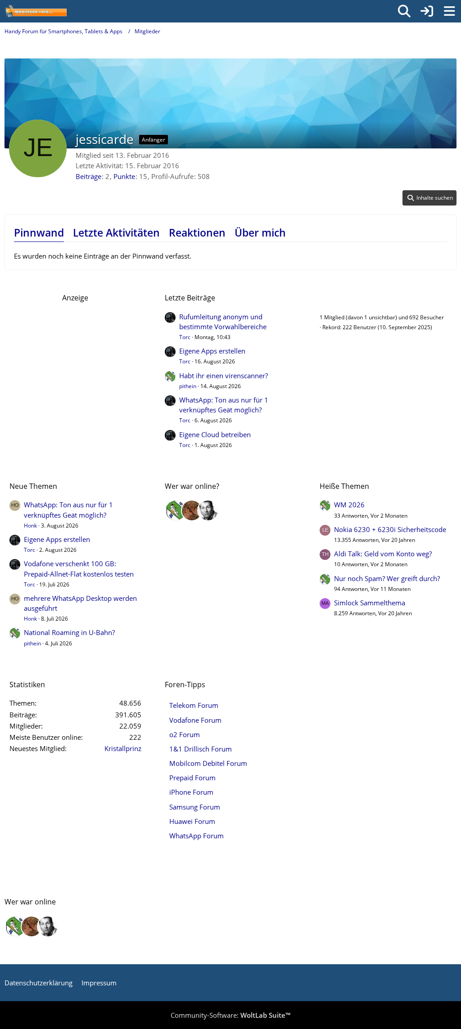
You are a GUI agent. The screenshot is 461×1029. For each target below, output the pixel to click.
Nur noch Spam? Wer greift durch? (387, 578)
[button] (429, 198)
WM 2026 (349, 504)
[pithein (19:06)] (175, 510)
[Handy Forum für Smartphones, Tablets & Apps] (35, 11)
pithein (187, 386)
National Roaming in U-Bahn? (69, 632)
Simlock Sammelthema (369, 602)
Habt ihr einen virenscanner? (223, 375)
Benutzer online (346, 298)
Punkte (124, 176)
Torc (184, 337)
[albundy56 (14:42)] (208, 510)
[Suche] (404, 11)
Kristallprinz (122, 748)
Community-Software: (230, 1015)
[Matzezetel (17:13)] (192, 510)
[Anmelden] (427, 11)
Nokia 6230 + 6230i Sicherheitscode (390, 529)
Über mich (260, 232)
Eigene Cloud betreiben (215, 434)
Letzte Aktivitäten (116, 232)
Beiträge (88, 176)
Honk (30, 525)
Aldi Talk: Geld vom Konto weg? (383, 553)
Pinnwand (39, 232)
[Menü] (449, 11)
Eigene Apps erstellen (212, 350)
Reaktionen (197, 232)
